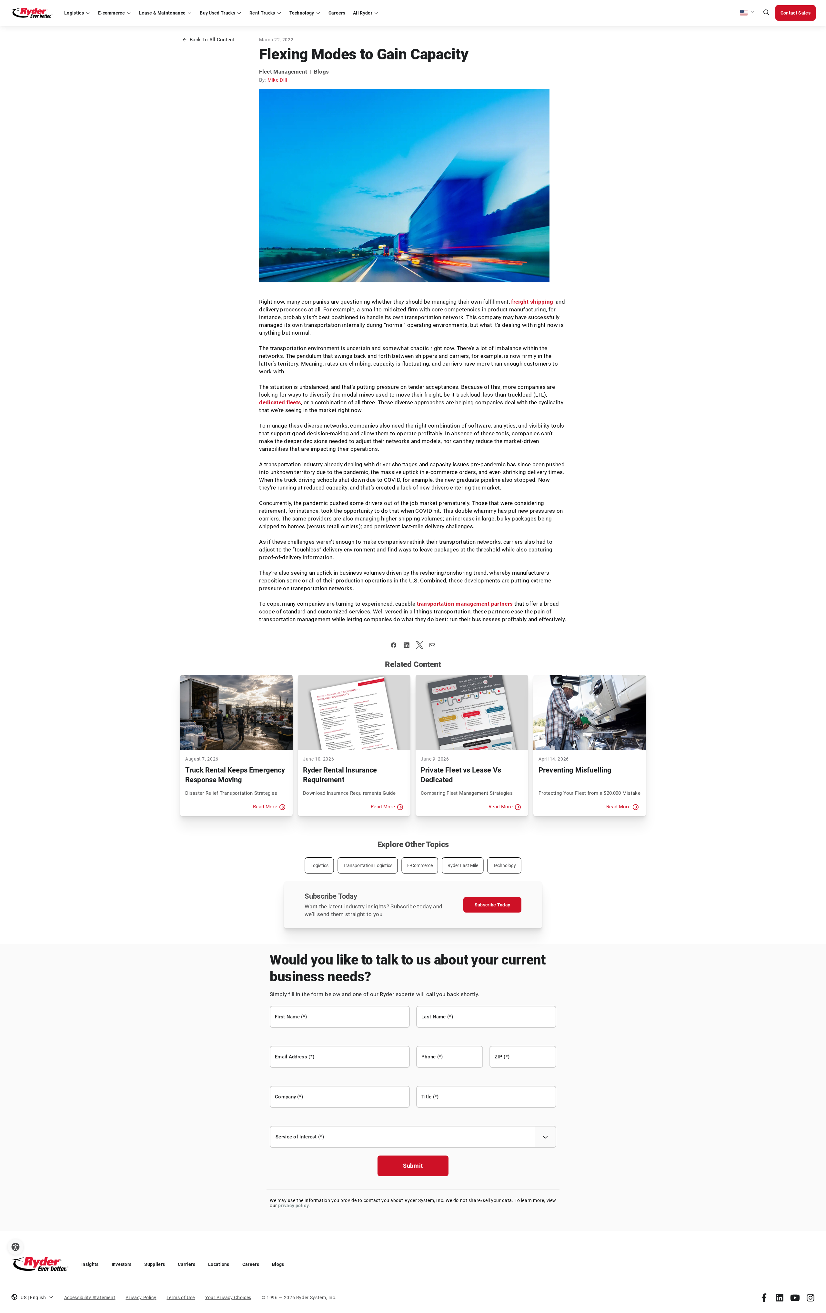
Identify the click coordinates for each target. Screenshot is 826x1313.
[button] (747, 13)
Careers (250, 1264)
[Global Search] (766, 13)
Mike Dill (277, 80)
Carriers (186, 1264)
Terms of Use (180, 1297)
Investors (122, 1264)
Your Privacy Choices (228, 1297)
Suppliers (154, 1264)
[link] (764, 1297)
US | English (33, 1297)
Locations (218, 1264)
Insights (90, 1264)
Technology (504, 865)
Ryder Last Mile (463, 865)
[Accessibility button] (15, 1247)
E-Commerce (420, 865)
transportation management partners (465, 604)
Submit (413, 1165)
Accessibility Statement (90, 1297)
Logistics (319, 865)
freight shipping (532, 301)
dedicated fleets (280, 402)
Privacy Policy (141, 1297)
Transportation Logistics (367, 865)
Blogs (278, 1264)
